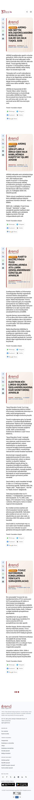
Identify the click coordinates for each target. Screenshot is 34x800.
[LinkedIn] (22, 777)
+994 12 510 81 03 (5, 720)
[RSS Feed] (26, 777)
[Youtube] (14, 777)
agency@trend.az (5, 722)
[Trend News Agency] (6, 707)
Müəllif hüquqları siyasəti (8, 765)
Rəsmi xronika (5, 733)
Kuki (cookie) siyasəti (7, 768)
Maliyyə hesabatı (5, 753)
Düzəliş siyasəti (5, 750)
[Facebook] (6, 777)
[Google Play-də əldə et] (22, 784)
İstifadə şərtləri (5, 760)
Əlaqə (3, 745)
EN (13, 797)
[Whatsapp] (3, 777)
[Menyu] (31, 12)
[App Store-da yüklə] (8, 784)
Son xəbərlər (4, 731)
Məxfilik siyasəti (5, 762)
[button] (3, 19)
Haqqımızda (4, 740)
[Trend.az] (6, 11)
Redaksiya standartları (7, 748)
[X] (10, 777)
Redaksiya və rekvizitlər (7, 743)
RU (20, 797)
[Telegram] (18, 777)
